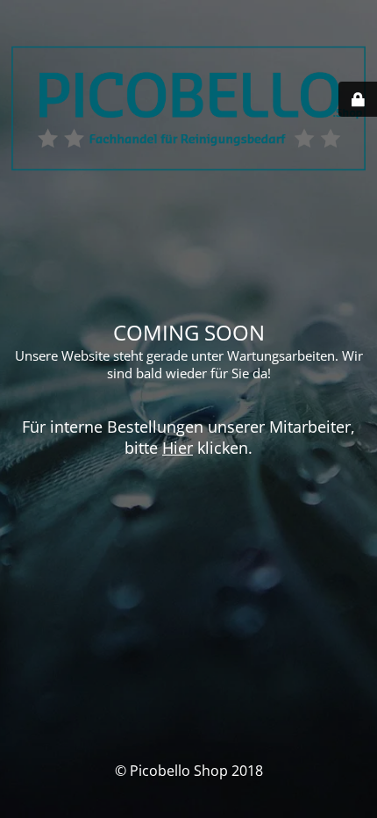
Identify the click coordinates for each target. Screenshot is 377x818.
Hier (177, 447)
